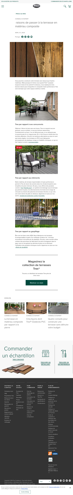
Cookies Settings (25, 492)
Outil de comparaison (30, 416)
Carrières (18, 395)
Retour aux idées (21, 13)
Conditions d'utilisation (51, 437)
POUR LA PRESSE (40, 386)
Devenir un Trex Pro (41, 396)
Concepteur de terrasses (31, 398)
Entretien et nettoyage (7, 421)
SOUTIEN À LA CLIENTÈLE (8, 386)
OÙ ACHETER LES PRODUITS (9, 1)
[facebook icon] (22, 37)
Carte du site (51, 450)
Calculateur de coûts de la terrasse (31, 402)
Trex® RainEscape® (26, 188)
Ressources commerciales (41, 392)
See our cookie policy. (54, 487)
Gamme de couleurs (30, 407)
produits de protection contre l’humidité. (32, 196)
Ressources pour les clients (8, 399)
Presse (18, 400)
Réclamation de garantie (8, 405)
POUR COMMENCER (31, 386)
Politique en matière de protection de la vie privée (52, 400)
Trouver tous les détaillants (52, 465)
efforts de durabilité (21, 247)
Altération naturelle (7, 417)
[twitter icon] (28, 37)
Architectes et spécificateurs (41, 400)
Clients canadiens (53, 434)
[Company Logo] (36, 6)
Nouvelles (19, 397)
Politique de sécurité (51, 406)
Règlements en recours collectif (8, 413)
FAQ (5, 393)
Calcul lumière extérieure (31, 411)
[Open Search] (65, 6)
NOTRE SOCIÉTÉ (19, 386)
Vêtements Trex (52, 448)
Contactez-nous (8, 391)
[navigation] (36, 4)
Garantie (6, 402)
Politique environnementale (53, 425)
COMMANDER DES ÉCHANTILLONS (61, 1)
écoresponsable (33, 142)
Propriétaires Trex (9, 396)
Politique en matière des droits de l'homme (53, 410)
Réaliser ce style (36, 282)
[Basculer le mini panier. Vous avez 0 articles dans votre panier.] (69, 6)
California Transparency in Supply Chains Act (52, 443)
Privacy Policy (24, 488)
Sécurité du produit (7, 409)
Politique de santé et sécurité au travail (52, 430)
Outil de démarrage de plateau (30, 393)
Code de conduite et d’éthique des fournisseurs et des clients (52, 418)
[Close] (70, 488)
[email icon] (31, 37)
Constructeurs (41, 403)
